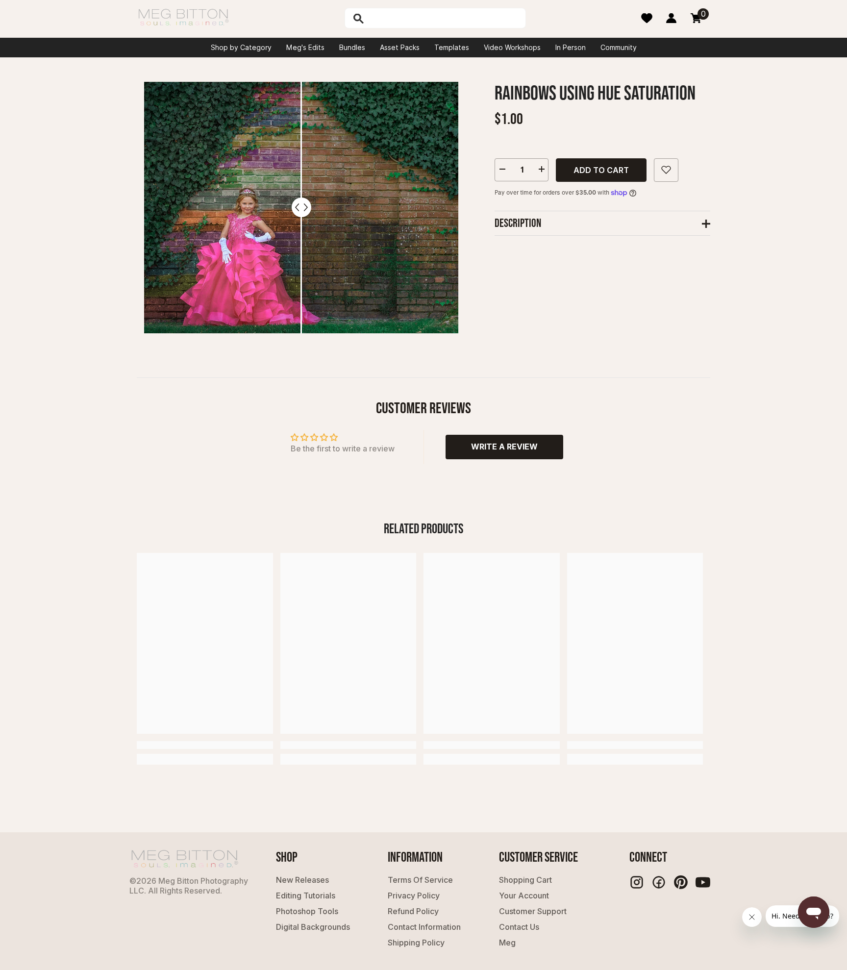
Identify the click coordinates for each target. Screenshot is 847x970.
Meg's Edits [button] (305, 47)
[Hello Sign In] (671, 18)
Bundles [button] (352, 47)
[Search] (384, 18)
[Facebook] (658, 882)
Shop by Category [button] (241, 47)
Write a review (504, 446)
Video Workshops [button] (512, 47)
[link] (205, 745)
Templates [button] (451, 47)
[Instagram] (636, 882)
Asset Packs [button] (400, 47)
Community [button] (618, 47)
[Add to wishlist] (666, 169)
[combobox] (445, 18)
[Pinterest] (680, 882)
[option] (301, 207)
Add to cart (601, 169)
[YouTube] (703, 882)
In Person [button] (570, 47)
